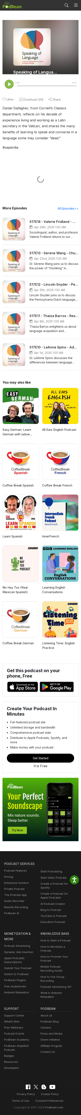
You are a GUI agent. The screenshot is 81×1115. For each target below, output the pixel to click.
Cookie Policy (50, 1094)
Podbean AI (11, 913)
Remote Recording (16, 907)
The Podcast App (15, 894)
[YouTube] (52, 1087)
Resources (11, 1061)
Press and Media (51, 1033)
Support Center (14, 1015)
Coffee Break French (57, 485)
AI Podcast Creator (52, 903)
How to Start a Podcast (55, 940)
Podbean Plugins (15, 980)
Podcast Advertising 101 (55, 986)
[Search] (66, 5)
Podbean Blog (49, 1021)
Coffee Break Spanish (18, 485)
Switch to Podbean (16, 974)
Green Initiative (50, 1039)
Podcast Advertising (17, 945)
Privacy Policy (26, 1094)
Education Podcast (52, 922)
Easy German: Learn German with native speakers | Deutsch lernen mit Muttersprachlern (16, 432)
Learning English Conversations (53, 589)
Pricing (8, 876)
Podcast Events (14, 1033)
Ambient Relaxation (16, 992)
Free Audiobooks (15, 986)
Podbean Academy (16, 1039)
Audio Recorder (14, 901)
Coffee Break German (18, 643)
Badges (9, 1055)
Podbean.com (54, 1107)
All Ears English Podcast (59, 430)
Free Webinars (13, 1027)
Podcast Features (15, 870)
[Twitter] (36, 1087)
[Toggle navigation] (76, 5)
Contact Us (47, 1051)
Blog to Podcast (50, 909)
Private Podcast (14, 888)
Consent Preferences (49, 1100)
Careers (45, 1027)
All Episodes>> (68, 208)
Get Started (40, 758)
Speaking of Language (35, 72)
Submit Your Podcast (17, 968)
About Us (46, 1015)
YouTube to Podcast (53, 915)
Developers (11, 1067)
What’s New (12, 1021)
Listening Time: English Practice (58, 645)
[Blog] (44, 1087)
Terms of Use (20, 1100)
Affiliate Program (51, 1045)
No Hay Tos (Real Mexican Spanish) (15, 589)
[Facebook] (28, 1087)
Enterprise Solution (16, 882)
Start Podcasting (51, 871)
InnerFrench (50, 536)
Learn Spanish (12, 536)
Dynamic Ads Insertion (18, 952)
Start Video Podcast (53, 877)
